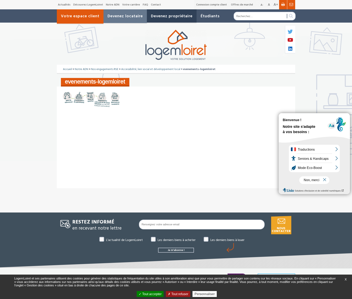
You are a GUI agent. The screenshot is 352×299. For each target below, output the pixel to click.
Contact (156, 5)
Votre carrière (131, 5)
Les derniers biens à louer (227, 240)
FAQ (145, 5)
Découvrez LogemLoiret (88, 5)
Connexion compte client (211, 5)
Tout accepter (151, 294)
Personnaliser (205, 294)
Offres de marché (242, 5)
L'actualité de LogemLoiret (124, 240)
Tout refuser (179, 294)
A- (262, 5)
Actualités (64, 5)
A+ (276, 4)
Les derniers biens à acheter (177, 240)
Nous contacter (281, 229)
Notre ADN (112, 5)
